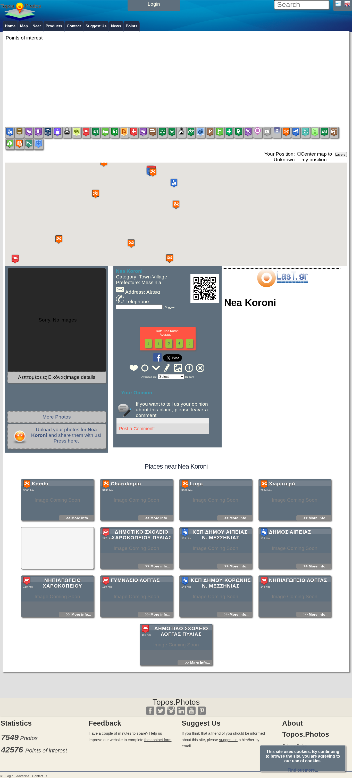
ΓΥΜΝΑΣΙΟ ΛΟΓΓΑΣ (135, 580)
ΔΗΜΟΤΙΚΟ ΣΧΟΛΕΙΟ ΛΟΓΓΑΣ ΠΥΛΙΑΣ (181, 631)
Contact (74, 26)
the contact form (158, 739)
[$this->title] (282, 285)
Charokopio (126, 483)
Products (54, 26)
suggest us (228, 739)
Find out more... (303, 770)
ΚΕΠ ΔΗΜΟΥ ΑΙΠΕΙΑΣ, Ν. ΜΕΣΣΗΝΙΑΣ (220, 534)
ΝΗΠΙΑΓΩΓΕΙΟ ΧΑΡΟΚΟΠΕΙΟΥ (62, 583)
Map (24, 26)
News (116, 26)
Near (36, 26)
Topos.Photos (176, 702)
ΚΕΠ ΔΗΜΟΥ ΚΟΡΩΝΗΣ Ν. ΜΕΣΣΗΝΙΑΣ (221, 583)
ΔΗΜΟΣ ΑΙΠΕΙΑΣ (290, 532)
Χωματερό (282, 483)
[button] (174, 183)
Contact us (39, 776)
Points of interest (46, 750)
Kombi (40, 483)
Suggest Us (96, 26)
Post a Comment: (137, 428)
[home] (20, 19)
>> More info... (78, 518)
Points (131, 26)
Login (9, 776)
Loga (196, 483)
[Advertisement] (176, 80)
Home (10, 26)
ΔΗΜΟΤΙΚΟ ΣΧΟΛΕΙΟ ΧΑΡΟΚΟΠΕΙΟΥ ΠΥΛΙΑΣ (142, 534)
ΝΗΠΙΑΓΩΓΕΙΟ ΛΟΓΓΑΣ (298, 580)
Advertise (22, 776)
